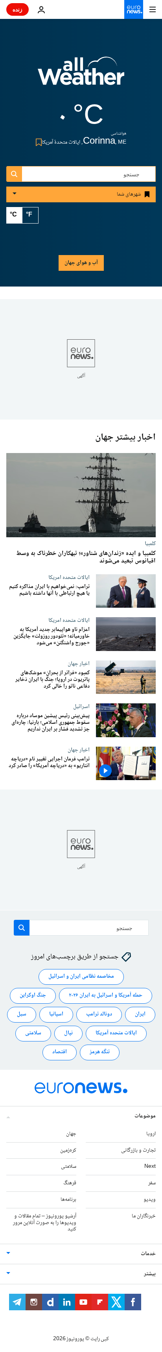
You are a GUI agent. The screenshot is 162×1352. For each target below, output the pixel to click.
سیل (21, 1014)
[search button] (14, 174)
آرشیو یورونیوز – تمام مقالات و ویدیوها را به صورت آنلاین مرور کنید (44, 1222)
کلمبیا (150, 543)
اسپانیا (56, 1014)
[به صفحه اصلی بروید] (133, 9)
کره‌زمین (68, 1150)
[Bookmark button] (37, 142)
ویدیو (150, 1199)
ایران (140, 1014)
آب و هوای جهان (81, 263)
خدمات (148, 1254)
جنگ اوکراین (33, 995)
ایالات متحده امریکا (69, 577)
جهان (71, 1134)
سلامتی (33, 1033)
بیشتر (150, 1274)
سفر (152, 1183)
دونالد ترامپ (99, 1014)
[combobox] (81, 174)
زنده (17, 9)
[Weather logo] (81, 76)
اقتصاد (59, 1052)
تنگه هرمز (100, 1052)
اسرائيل (81, 707)
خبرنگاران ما (144, 1216)
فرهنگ (69, 1183)
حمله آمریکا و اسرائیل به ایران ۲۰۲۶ (105, 995)
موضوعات (145, 1116)
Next (150, 1166)
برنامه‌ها (68, 1199)
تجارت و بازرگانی (138, 1150)
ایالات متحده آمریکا (116, 1033)
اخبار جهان (79, 663)
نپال (68, 1033)
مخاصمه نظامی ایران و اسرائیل (81, 976)
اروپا (151, 1134)
